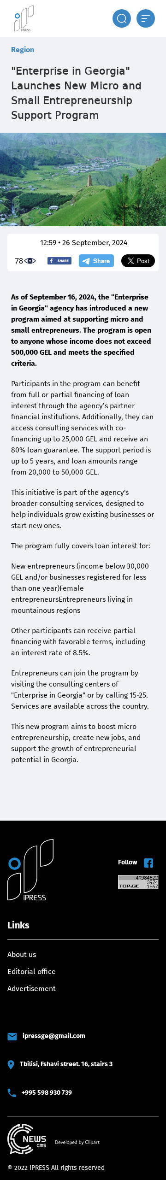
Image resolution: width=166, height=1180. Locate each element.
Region (22, 49)
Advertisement (31, 988)
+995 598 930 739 (47, 1093)
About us (21, 954)
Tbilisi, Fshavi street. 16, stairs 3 (66, 1064)
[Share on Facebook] (59, 260)
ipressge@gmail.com (54, 1036)
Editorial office (31, 971)
